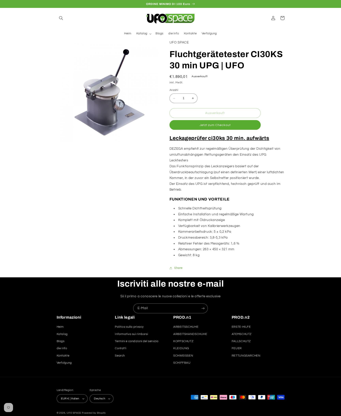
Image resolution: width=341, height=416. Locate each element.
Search (120, 355)
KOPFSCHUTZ (183, 341)
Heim (60, 326)
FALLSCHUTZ (241, 341)
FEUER (237, 348)
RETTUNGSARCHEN (246, 355)
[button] (61, 18)
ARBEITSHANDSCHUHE (190, 334)
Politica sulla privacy (129, 326)
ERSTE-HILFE (241, 326)
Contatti (120, 348)
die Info (62, 348)
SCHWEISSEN (183, 355)
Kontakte (63, 355)
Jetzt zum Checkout (215, 125)
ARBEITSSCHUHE (185, 326)
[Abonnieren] (203, 308)
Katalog (62, 334)
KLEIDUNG (181, 348)
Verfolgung (64, 362)
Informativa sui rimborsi (131, 334)
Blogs (61, 341)
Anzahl (174, 90)
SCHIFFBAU (182, 362)
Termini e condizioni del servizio (136, 341)
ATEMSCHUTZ (242, 334)
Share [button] (178, 267)
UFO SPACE (74, 413)
